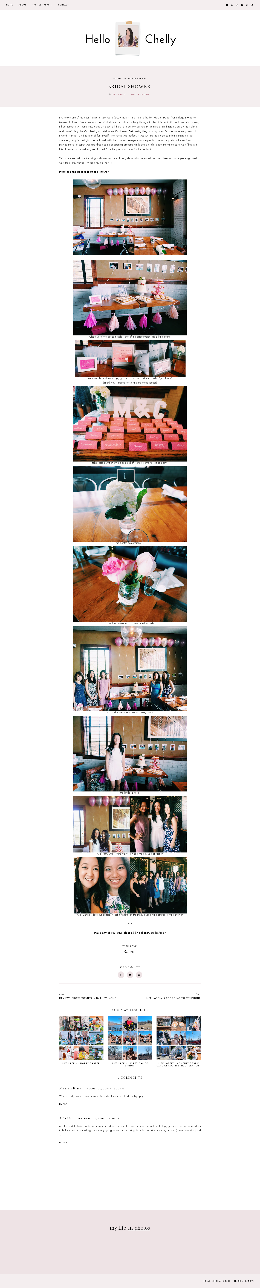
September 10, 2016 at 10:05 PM (98, 1118)
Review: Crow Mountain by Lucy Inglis (87, 996)
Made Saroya (244, 1281)
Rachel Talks (41, 5)
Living (132, 94)
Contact (63, 5)
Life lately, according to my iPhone (173, 996)
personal (144, 94)
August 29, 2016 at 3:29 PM (105, 1088)
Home (9, 5)
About (22, 5)
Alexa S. (65, 1118)
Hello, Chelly (212, 1281)
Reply (63, 1104)
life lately (119, 94)
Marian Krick (70, 1088)
